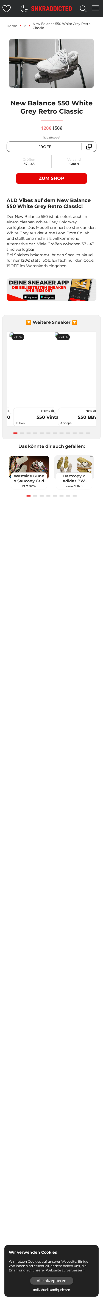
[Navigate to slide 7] (55, 433)
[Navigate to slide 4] (35, 433)
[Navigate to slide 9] (68, 433)
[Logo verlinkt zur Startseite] (51, 8)
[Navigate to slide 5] (41, 433)
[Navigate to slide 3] (28, 433)
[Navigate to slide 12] (88, 433)
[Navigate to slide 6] (48, 433)
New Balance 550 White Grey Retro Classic (62, 26)
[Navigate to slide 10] (74, 433)
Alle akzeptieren (51, 1280)
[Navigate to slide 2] (22, 433)
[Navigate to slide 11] (81, 433)
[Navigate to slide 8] (61, 433)
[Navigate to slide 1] (15, 433)
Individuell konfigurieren (51, 1290)
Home (12, 26)
